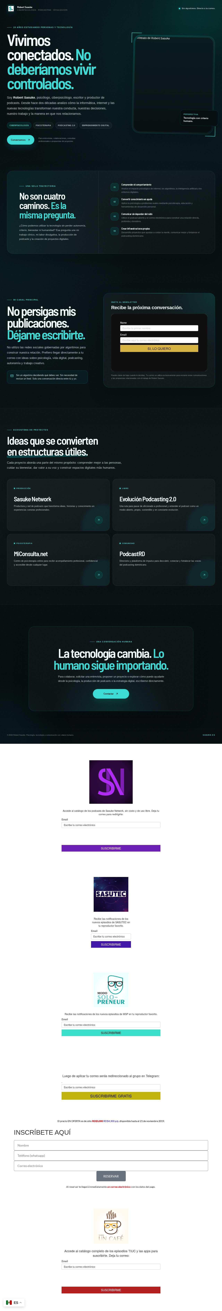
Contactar (109, 693)
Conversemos (18, 140)
